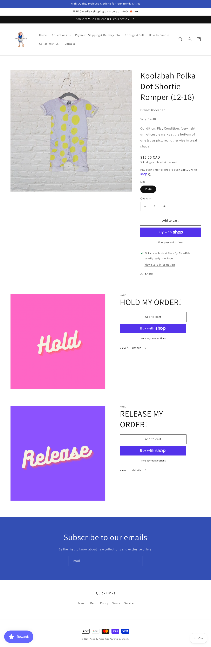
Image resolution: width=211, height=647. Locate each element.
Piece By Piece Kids (99, 639)
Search (82, 603)
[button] (61, 35)
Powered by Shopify (119, 639)
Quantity (145, 198)
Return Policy (99, 603)
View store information (159, 264)
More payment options (170, 242)
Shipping (145, 162)
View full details (131, 348)
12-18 (148, 189)
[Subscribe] (138, 560)
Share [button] (149, 274)
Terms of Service (123, 603)
